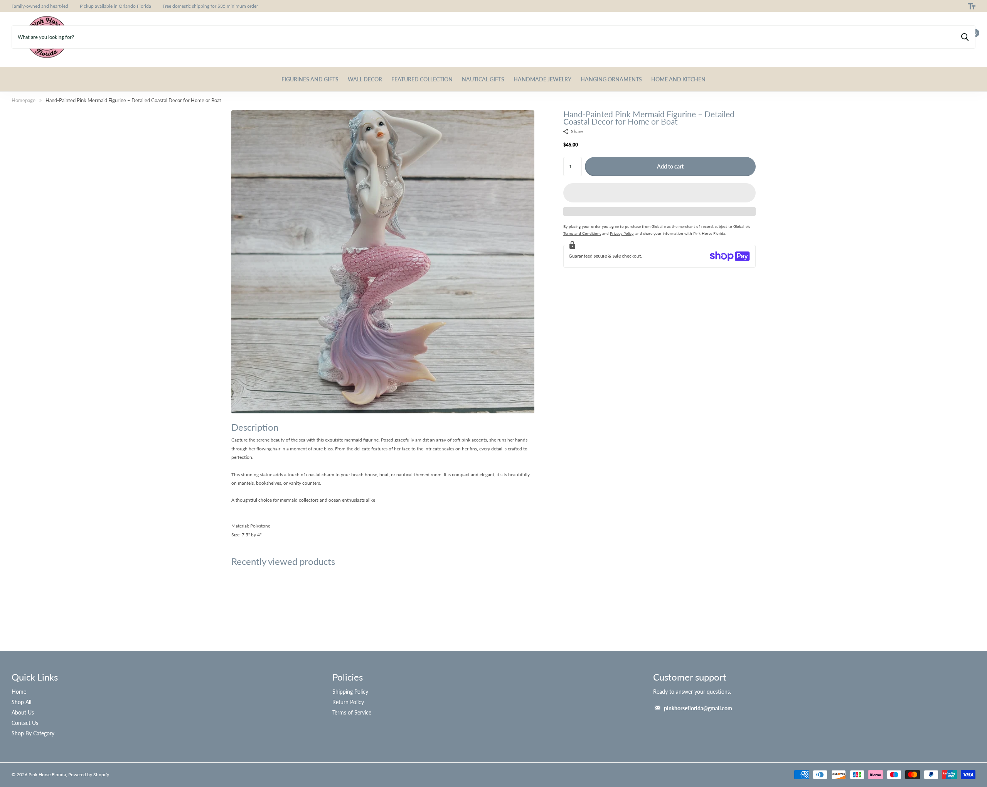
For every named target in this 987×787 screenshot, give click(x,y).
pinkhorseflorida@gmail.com (698, 708)
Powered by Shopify (88, 774)
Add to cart (670, 166)
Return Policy (348, 702)
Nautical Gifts (483, 79)
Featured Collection (422, 79)
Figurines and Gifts (310, 79)
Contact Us (25, 723)
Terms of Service (351, 712)
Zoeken (964, 37)
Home (19, 691)
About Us (23, 712)
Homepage (23, 100)
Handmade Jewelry (542, 79)
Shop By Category (33, 733)
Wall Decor (365, 79)
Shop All (21, 702)
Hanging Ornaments (611, 79)
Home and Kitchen (678, 79)
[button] (659, 192)
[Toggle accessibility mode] (971, 6)
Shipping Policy (350, 691)
